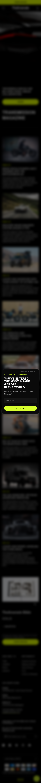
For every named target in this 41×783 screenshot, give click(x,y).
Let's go (20, 408)
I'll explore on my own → (28, 372)
